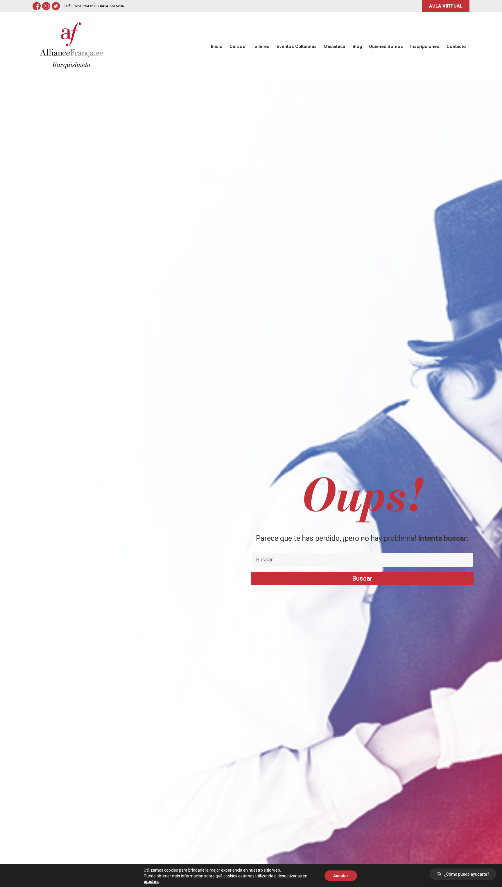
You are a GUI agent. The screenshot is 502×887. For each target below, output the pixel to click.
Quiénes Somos (386, 46)
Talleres (260, 46)
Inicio (217, 46)
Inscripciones (424, 46)
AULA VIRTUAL (445, 6)
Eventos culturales (297, 46)
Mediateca (334, 46)
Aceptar (340, 875)
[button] (226, 870)
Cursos (237, 46)
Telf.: (68, 6)
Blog (357, 46)
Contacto (456, 46)
